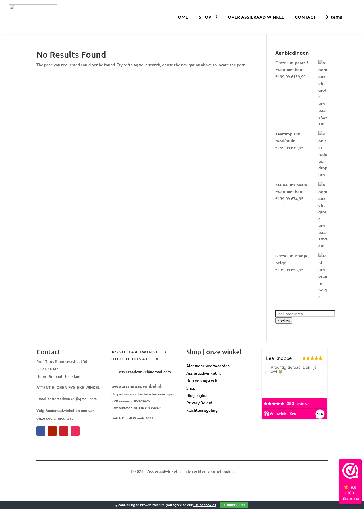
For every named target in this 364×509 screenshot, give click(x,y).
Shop (205, 17)
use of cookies (204, 504)
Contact (305, 17)
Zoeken (284, 320)
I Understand (234, 505)
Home (181, 17)
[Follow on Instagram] (75, 431)
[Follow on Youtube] (52, 431)
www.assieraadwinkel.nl (136, 386)
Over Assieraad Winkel (256, 17)
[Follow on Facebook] (41, 431)
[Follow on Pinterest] (63, 431)
